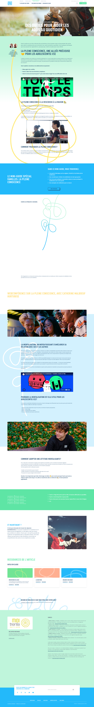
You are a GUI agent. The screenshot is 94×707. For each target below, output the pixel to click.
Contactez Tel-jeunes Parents (27, 602)
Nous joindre (62, 700)
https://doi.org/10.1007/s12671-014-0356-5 (78, 632)
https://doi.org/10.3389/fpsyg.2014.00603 (55, 636)
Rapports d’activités (53, 700)
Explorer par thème (24, 3)
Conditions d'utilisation (11, 703)
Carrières (81, 1)
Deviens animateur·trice (75, 1)
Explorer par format (37, 3)
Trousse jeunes (28, 1)
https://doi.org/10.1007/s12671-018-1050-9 (55, 650)
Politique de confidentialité (20, 703)
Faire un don (45, 700)
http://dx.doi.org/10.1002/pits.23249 (58, 658)
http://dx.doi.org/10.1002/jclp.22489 (79, 645)
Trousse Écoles (43, 1)
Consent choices (3, 706)
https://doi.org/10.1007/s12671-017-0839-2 (57, 627)
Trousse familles (36, 1)
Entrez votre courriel (51, 687)
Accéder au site (11, 638)
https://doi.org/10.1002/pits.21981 (61, 623)
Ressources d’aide (47, 3)
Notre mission (32, 700)
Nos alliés (39, 700)
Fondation (21, 1)
